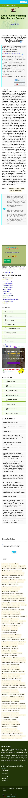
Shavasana (11, 570)
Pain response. (18, 737)
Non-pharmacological (13, 563)
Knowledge (11, 188)
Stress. (9, 676)
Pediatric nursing (22, 687)
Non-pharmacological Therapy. (18, 572)
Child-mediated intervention (19, 660)
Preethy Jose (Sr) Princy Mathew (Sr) (12, 47)
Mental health (11, 673)
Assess (22, 188)
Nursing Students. (5, 671)
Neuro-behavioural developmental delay (10, 721)
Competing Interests (8, 277)
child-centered (5, 655)
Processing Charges (10, 332)
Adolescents (13, 650)
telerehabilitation (13, 579)
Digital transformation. (15, 588)
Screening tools (14, 689)
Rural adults (4, 607)
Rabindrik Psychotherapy (7, 657)
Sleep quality (4, 673)
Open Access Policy (7, 285)
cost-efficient (13, 568)
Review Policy (6, 297)
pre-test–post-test (11, 698)
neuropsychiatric (15, 639)
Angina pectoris (21, 602)
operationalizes (5, 623)
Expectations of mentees (20, 682)
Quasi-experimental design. (13, 607)
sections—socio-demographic (8, 678)
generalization (20, 623)
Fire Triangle (4, 577)
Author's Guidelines (11, 316)
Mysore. (10, 577)
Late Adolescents (21, 708)
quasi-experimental (6, 566)
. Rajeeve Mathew (13, 49)
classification (14, 566)
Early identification (5, 689)
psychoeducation (20, 698)
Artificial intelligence (6, 586)
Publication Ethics (7, 293)
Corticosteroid (21, 696)
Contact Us (14, 5)
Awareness (20, 575)
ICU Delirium (20, 643)
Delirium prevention (6, 648)
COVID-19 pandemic (6, 724)
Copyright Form (10, 324)
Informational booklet (16, 614)
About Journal (6, 5)
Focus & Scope (6, 279)
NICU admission (5, 726)
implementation (22, 621)
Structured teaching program (16, 595)
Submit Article (9, 312)
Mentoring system (5, 680)
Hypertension (4, 570)
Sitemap (4, 790)
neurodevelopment (14, 717)
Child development (5, 692)
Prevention (4, 598)
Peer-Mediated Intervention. (7, 634)
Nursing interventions (6, 646)
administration (21, 609)
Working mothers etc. (6, 639)
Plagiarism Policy (7, 289)
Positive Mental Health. (17, 653)
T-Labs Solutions (11, 796)
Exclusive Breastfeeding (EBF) (8, 637)
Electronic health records (17, 586)
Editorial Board (19, 788)
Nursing (10, 584)
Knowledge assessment (6, 733)
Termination (18, 637)
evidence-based (5, 643)
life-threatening (5, 694)
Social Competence (5, 627)
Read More (4, 768)
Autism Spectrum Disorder (15, 625)
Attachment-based (13, 655)
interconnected (14, 671)
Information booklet (16, 605)
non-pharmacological (22, 568)
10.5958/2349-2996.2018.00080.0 (13, 53)
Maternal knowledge (6, 614)
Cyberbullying (22, 705)
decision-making (5, 582)
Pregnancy (18, 673)
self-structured (22, 600)
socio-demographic (6, 602)
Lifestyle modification (6, 605)
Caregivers (17, 188)
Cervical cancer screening (7, 731)
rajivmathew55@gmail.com (12, 51)
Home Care (11, 190)
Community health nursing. (13, 616)
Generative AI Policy (8, 287)
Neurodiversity (5, 618)
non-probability (14, 600)
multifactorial (4, 641)
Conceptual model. (5, 664)
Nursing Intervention (6, 572)
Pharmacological (22, 641)
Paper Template (10, 320)
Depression (4, 676)
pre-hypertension (21, 566)
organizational (13, 582)
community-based (13, 575)
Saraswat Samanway (6, 662)
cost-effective (14, 602)
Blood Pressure (18, 570)
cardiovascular (5, 563)
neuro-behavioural (5, 712)
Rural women (16, 731)
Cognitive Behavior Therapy (7, 669)
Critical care (14, 646)
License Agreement (7, 283)
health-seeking (14, 728)
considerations (5, 625)
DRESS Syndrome (13, 696)
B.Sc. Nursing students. (6, 685)
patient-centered (21, 579)
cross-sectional (5, 575)
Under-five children (16, 611)
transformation (16, 577)
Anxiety (23, 673)
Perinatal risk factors (16, 724)
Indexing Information (11, 336)
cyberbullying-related (14, 705)
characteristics (18, 634)
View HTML (21, 80)
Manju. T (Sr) (10, 46)
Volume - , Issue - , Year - (16, 76)
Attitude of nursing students (7, 682)
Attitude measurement (17, 733)
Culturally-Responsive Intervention (9, 632)
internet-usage (14, 703)
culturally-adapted (14, 621)
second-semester (16, 676)
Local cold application (21, 735)
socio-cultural (23, 616)
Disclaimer (5, 303)
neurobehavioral (22, 715)
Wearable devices (5, 588)
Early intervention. (14, 692)
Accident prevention (6, 611)
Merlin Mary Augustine (18, 46)
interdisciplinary (21, 694)
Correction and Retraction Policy (10, 299)
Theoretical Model (5, 630)
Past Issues (5, 775)
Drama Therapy (14, 627)
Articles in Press (10, 341)
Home (4, 788)
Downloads (5, 778)
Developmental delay (13, 687)
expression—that (5, 621)
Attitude (9, 710)
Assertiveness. (16, 710)
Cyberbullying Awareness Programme (9, 708)
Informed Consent (7, 281)
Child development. (14, 726)
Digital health (4, 584)
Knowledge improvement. (13, 598)
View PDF (20, 83)
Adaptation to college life (16, 680)
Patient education (5, 595)
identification (23, 639)
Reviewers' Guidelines (8, 295)
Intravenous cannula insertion (8, 737)
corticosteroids (13, 694)
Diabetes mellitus (19, 593)
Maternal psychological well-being (18, 662)
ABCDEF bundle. (14, 648)
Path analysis (4, 735)
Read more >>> (23, 269)
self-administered (14, 591)
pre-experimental (5, 591)
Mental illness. (18, 190)
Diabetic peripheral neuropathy (8, 593)
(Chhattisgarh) (22, 598)
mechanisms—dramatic (14, 618)
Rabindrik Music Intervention (19, 657)
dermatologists (5, 696)
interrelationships (5, 728)
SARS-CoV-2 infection (6, 719)
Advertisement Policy (8, 301)
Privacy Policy (6, 291)
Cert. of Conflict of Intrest (13, 328)
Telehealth (16, 584)
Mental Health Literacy (6, 653)
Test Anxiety (17, 669)
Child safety (4, 616)
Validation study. (12, 735)
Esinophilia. (4, 698)
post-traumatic (21, 671)
